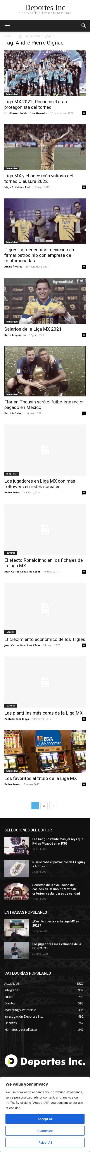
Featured (11, 552)
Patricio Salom (13, 413)
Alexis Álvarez (13, 266)
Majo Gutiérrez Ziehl (17, 187)
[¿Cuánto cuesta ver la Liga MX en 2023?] (16, 927)
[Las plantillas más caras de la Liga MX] (45, 682)
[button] (84, 26)
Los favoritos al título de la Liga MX (40, 778)
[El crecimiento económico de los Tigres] (45, 608)
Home (8, 36)
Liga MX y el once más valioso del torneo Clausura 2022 (38, 178)
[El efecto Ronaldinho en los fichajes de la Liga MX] (45, 529)
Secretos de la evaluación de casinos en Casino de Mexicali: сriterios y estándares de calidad (56, 889)
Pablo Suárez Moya (16, 718)
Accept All (45, 1119)
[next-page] (53, 805)
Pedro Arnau (12, 492)
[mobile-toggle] (7, 26)
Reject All (45, 1142)
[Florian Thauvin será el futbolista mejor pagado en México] (45, 371)
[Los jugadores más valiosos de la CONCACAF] (16, 950)
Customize (45, 1130)
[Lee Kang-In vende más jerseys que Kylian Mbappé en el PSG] (16, 845)
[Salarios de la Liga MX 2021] (45, 301)
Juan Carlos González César (22, 571)
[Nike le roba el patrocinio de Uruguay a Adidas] (16, 868)
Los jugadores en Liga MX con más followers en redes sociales (39, 483)
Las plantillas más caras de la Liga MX (43, 713)
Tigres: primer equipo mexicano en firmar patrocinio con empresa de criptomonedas (39, 255)
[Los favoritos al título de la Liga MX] (45, 751)
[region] (45, 1114)
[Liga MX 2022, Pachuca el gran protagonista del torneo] (45, 73)
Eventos (10, 631)
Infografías (12, 473)
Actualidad (12, 94)
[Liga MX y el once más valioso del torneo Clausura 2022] (45, 147)
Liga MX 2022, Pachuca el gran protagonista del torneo (35, 104)
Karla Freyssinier (15, 335)
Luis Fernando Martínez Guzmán (25, 113)
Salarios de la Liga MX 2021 (33, 329)
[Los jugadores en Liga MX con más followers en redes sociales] (45, 450)
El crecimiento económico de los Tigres (44, 639)
